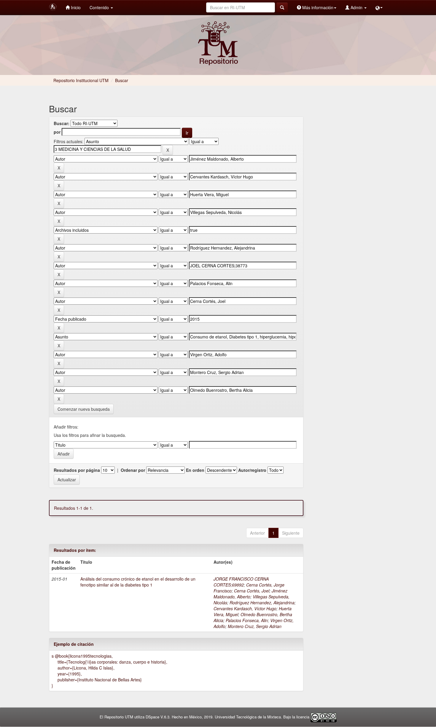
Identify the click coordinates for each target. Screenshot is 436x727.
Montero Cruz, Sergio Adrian (254, 626)
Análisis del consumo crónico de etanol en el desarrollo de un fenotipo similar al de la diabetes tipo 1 (137, 582)
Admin (356, 7)
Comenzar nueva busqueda (84, 409)
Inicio (75, 7)
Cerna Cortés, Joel (251, 591)
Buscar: (61, 123)
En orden (195, 470)
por (57, 132)
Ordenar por (133, 470)
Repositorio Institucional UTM (81, 80)
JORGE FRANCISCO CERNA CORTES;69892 (241, 582)
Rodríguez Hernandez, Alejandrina (262, 602)
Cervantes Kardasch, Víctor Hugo (245, 608)
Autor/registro (252, 470)
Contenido (100, 7)
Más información (317, 7)
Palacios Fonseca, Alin (247, 620)
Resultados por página (77, 470)
